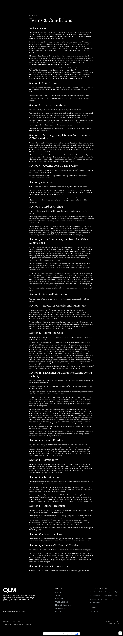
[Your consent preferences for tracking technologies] (120, 633)
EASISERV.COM (110, 623)
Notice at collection (51, 634)
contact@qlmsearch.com (81, 571)
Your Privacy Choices (67, 634)
